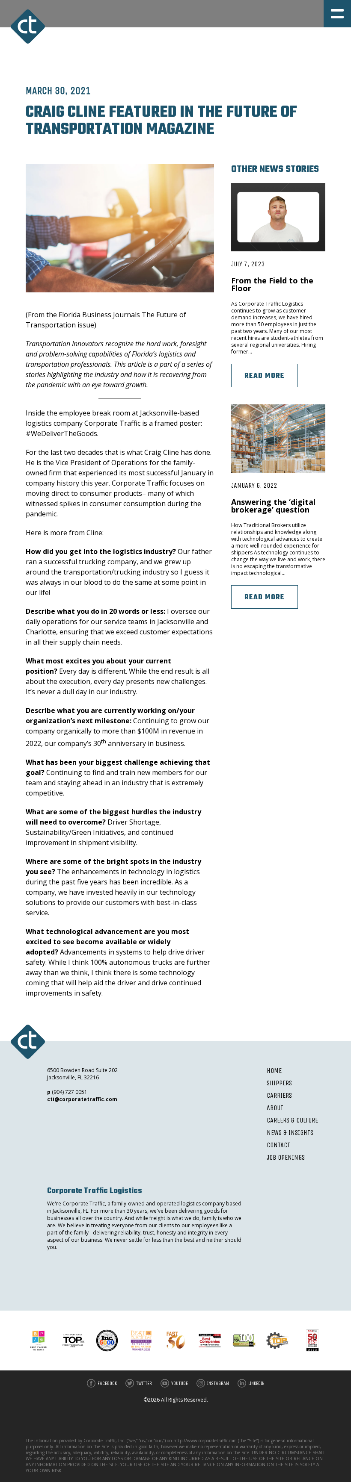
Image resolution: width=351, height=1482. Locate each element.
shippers (279, 1083)
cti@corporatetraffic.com (82, 1099)
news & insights (290, 1132)
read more (264, 376)
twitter (144, 1383)
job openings (286, 1157)
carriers (279, 1095)
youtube (179, 1383)
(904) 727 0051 (69, 1092)
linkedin (256, 1383)
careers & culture (292, 1120)
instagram (218, 1383)
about (275, 1108)
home (274, 1071)
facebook (107, 1383)
